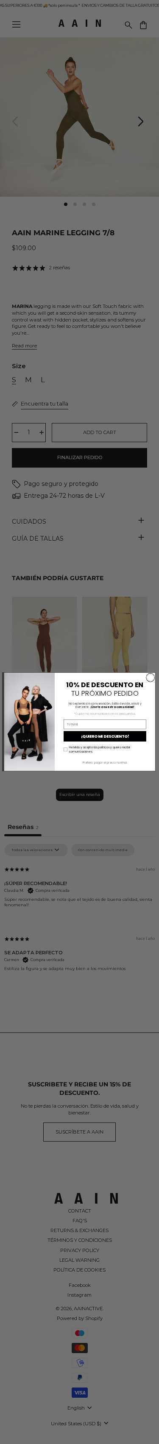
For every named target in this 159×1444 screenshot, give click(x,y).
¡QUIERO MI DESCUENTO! (104, 736)
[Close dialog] (150, 677)
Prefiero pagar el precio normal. (105, 762)
